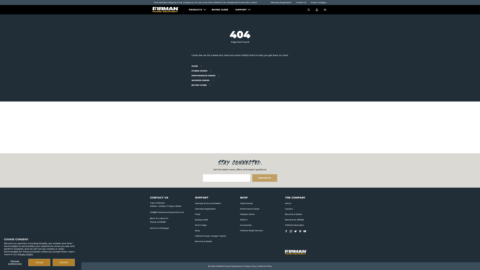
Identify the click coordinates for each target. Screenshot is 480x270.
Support (241, 9)
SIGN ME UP (264, 178)
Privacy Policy (25, 254)
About (288, 203)
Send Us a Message (159, 228)
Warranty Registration (281, 2)
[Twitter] (295, 230)
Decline (64, 262)
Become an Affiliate (294, 219)
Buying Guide (220, 9)
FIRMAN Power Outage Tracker (210, 236)
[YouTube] (305, 230)
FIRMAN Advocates (294, 225)
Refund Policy (265, 266)
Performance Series (204, 75)
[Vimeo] (300, 230)
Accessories (246, 225)
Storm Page (201, 225)
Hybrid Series (200, 71)
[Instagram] (291, 230)
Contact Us (301, 2)
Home (195, 66)
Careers (289, 209)
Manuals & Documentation (208, 203)
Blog (197, 230)
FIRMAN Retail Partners (251, 230)
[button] (309, 9)
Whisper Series (201, 80)
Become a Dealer (203, 241)
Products (195, 9)
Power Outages (318, 2)
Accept (39, 262)
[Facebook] (286, 230)
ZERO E (243, 219)
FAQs (197, 214)
